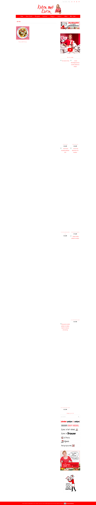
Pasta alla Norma (23, 41)
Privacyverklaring (70, 503)
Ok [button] (65, 503)
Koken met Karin (48, 9)
